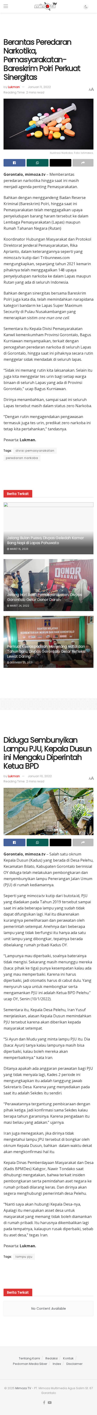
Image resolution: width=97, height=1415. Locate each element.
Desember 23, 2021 (20, 662)
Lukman (14, 87)
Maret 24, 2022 (19, 606)
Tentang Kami (29, 1358)
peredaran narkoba (22, 458)
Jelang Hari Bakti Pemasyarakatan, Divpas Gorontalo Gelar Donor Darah (44, 597)
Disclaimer (74, 1364)
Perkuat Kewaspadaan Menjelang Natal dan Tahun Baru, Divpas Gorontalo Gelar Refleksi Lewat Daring (46, 651)
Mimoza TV (23, 1388)
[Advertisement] (48, 23)
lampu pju (24, 1257)
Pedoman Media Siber (30, 1364)
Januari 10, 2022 (40, 776)
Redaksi (51, 1358)
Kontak (68, 1358)
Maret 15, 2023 (18, 549)
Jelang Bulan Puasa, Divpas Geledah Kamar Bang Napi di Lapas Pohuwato (45, 540)
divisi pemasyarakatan (35, 451)
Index (57, 1364)
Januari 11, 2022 (39, 87)
